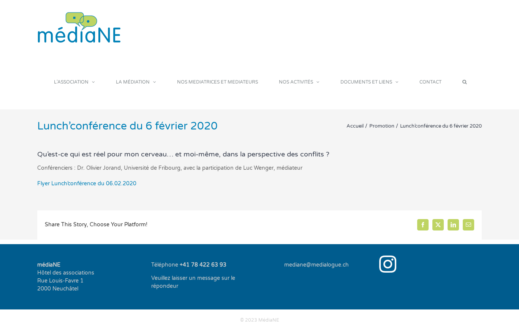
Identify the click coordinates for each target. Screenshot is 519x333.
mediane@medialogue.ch (316, 265)
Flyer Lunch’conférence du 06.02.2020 (86, 183)
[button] (464, 82)
